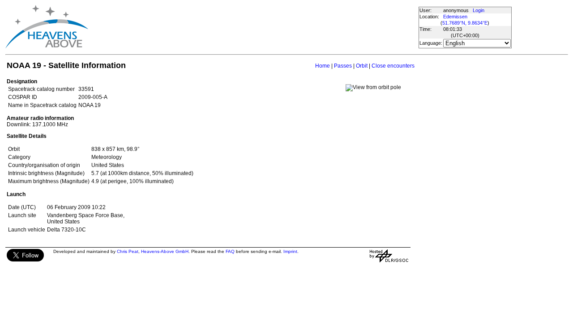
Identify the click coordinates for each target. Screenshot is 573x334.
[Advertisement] (253, 27)
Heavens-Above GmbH (164, 251)
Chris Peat (127, 251)
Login (478, 10)
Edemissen (455, 16)
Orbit (362, 66)
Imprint (290, 251)
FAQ (230, 251)
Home (322, 66)
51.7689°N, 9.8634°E (464, 23)
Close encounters (393, 66)
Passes (343, 66)
